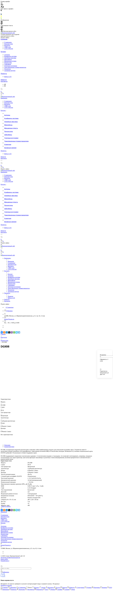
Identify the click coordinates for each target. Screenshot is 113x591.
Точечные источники (10, 66)
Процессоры (8, 62)
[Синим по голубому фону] (1, 14)
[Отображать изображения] (2, 22)
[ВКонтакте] (2, 332)
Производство (8, 44)
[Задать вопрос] (100, 363)
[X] (9, 332)
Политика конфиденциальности (10, 557)
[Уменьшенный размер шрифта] (1, 3)
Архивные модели (9, 70)
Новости (4, 80)
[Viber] (12, 332)
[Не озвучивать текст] (1, 29)
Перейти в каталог (6, 585)
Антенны (7, 54)
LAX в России (8, 48)
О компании (8, 42)
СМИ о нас (7, 47)
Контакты (7, 45)
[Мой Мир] (7, 332)
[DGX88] (47, 395)
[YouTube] (5, 86)
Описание (7, 445)
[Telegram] (4, 84)
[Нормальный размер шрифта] (2, 5)
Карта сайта (4, 559)
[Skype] (17, 332)
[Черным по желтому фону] (1, 16)
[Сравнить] (100, 366)
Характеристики (9, 446)
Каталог (3, 52)
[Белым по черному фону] (1, 12)
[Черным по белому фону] (1, 10)
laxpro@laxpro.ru (9, 319)
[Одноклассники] (4, 332)
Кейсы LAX (7, 76)
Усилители (7, 69)
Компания (4, 39)
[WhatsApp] (14, 332)
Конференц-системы (10, 56)
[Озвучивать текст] (2, 27)
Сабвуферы (7, 64)
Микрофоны (8, 59)
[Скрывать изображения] (1, 24)
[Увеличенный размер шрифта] (2, 7)
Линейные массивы (10, 58)
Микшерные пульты (10, 61)
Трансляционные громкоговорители (15, 67)
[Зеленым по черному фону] (1, 18)
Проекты (4, 73)
